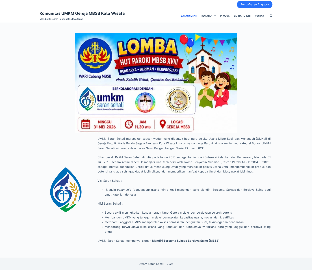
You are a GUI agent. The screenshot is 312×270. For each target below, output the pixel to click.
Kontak (259, 15)
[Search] (271, 15)
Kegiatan (207, 15)
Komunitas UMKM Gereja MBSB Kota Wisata (82, 13)
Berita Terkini (242, 15)
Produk (224, 15)
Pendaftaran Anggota (254, 4)
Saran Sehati (189, 15)
